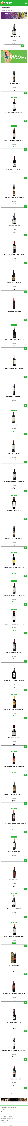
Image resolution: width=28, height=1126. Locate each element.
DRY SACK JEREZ (14, 965)
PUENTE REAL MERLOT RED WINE (14, 567)
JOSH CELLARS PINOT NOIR (14, 169)
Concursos (3, 1114)
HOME (2, 10)
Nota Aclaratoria (5, 1120)
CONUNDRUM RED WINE (14, 1079)
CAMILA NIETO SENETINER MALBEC (14, 936)
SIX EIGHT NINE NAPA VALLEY (14, 112)
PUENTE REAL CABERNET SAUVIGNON (14, 766)
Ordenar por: (8, 66)
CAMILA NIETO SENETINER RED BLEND (14, 595)
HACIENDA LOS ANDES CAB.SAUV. (14, 681)
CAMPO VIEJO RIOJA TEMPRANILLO (14, 709)
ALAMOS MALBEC (14, 425)
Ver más (13, 1094)
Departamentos (5, 7)
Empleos (3, 1109)
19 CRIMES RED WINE (14, 83)
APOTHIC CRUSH (14, 880)
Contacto (3, 1122)
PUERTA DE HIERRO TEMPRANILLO (14, 794)
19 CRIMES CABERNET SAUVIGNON (14, 197)
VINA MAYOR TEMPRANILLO (14, 396)
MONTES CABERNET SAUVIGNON (14, 254)
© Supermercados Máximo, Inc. (8, 1107)
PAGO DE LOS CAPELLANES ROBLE (14, 482)
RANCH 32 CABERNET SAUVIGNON (14, 652)
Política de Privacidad (6, 1116)
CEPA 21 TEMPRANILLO (14, 908)
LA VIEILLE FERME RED (14, 737)
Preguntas (3, 1111)
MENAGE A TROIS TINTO (14, 510)
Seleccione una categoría (9, 15)
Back (4, 17)
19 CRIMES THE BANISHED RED (14, 538)
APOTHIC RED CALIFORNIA (14, 311)
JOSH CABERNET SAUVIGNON (14, 368)
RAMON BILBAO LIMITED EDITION (14, 339)
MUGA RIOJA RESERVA (14, 851)
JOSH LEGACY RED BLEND (14, 453)
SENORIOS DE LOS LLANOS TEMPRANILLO (14, 1050)
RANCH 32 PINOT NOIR (14, 1022)
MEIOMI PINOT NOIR (14, 36)
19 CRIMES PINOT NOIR (14, 282)
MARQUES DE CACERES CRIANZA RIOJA (14, 993)
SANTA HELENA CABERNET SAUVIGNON (14, 823)
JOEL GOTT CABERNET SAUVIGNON (14, 624)
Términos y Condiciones (7, 1118)
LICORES (7, 10)
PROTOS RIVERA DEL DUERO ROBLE (14, 140)
